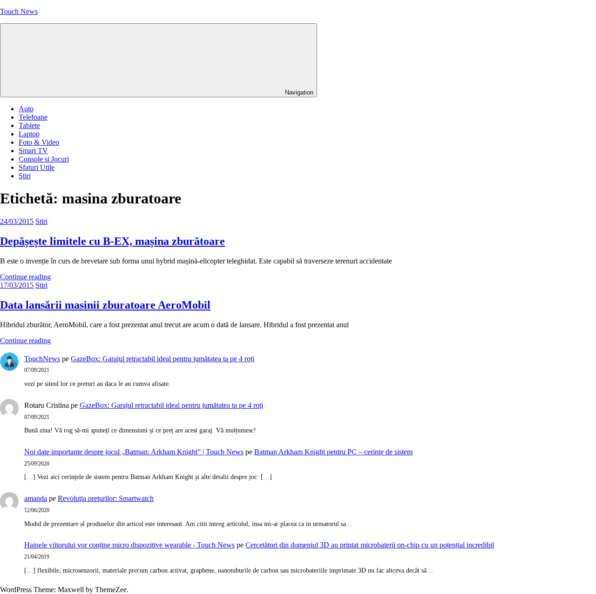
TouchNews (42, 359)
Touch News (19, 11)
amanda (35, 498)
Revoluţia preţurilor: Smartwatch (106, 498)
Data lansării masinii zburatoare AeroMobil (105, 305)
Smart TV (33, 151)
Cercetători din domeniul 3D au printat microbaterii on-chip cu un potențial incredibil (369, 545)
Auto (26, 109)
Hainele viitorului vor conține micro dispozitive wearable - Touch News (129, 545)
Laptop (29, 134)
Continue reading (25, 277)
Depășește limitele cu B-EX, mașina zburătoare (112, 241)
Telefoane (33, 117)
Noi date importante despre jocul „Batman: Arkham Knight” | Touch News (134, 452)
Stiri (25, 176)
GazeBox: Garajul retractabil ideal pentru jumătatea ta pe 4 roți (162, 359)
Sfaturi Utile (36, 167)
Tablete (29, 125)
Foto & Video (39, 142)
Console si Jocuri (44, 159)
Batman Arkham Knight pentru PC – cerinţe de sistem (333, 452)
